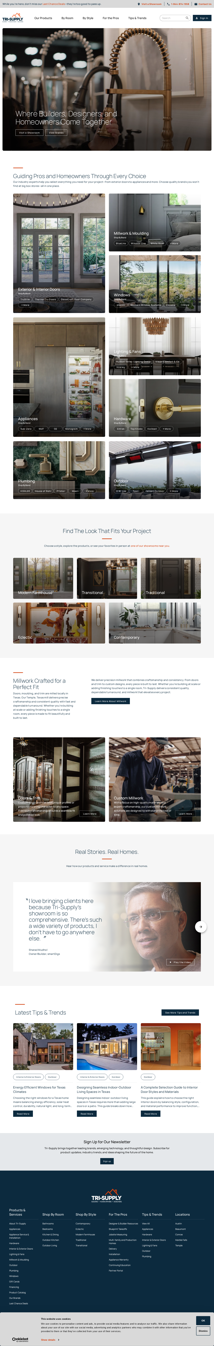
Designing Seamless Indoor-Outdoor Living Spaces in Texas (104, 1089)
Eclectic (80, 1228)
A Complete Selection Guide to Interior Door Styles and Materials (169, 1089)
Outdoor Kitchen (50, 1239)
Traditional (81, 1239)
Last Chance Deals (54, 4)
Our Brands (14, 1297)
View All (146, 1223)
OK (203, 1320)
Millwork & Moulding (19, 1259)
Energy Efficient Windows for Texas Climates (39, 1089)
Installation (114, 1254)
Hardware (14, 1243)
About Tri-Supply (17, 1223)
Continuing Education (119, 1265)
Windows (13, 1276)
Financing (14, 1286)
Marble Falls (181, 1239)
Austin (178, 1223)
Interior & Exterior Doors (21, 1248)
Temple (179, 1245)
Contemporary (83, 1223)
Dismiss (203, 1330)
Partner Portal (116, 1270)
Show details (48, 1339)
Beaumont (180, 1228)
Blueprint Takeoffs (118, 1228)
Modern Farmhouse (85, 1234)
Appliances (14, 1228)
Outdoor (13, 1265)
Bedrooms (47, 1228)
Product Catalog (17, 1292)
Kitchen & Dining (50, 1234)
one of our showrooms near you (150, 546)
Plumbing (13, 1270)
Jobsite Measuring (118, 1234)
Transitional (81, 1245)
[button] (187, 18)
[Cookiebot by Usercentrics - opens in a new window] (20, 1340)
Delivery (113, 1248)
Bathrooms (48, 1223)
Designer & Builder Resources (123, 1223)
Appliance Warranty (118, 1259)
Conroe (179, 1234)
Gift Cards (14, 1281)
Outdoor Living (49, 1245)
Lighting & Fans (16, 1254)
